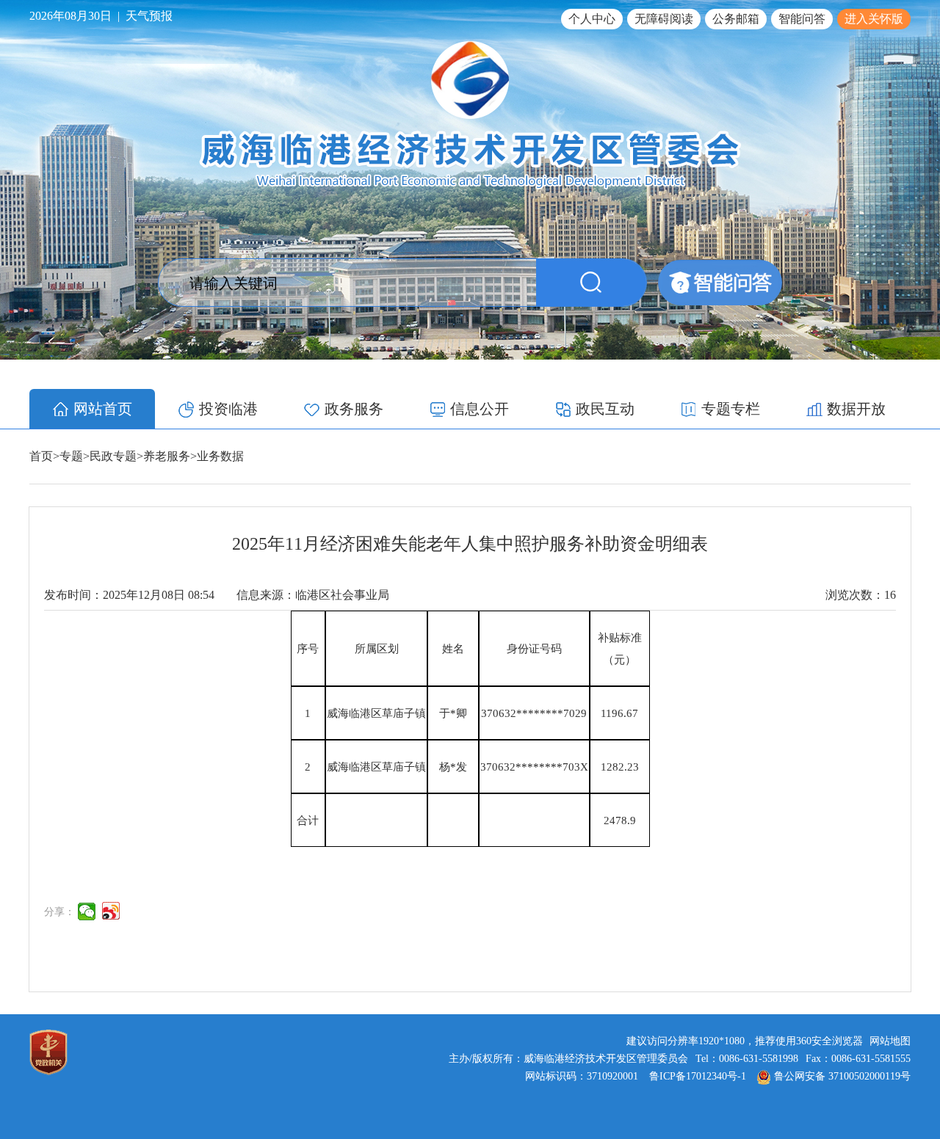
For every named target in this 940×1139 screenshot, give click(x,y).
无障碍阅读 (663, 18)
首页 (41, 456)
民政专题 (113, 456)
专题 (71, 456)
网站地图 (890, 1041)
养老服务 (166, 456)
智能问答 (801, 18)
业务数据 (220, 456)
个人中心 (591, 18)
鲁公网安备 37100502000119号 (842, 1076)
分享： (59, 911)
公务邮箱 (735, 18)
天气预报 (149, 16)
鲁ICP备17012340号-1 (697, 1076)
